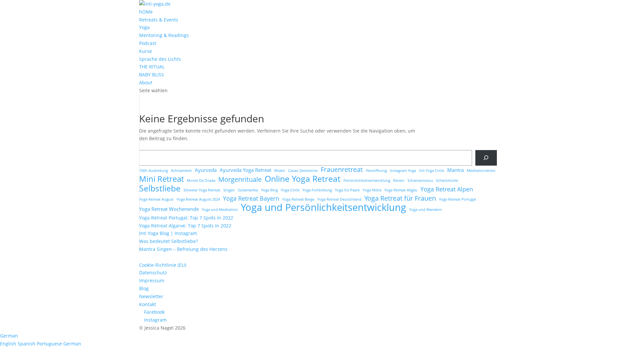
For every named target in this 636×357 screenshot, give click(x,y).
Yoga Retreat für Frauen (400, 198)
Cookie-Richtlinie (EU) (162, 265)
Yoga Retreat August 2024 (198, 199)
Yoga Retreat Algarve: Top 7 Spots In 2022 (185, 225)
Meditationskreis (481, 170)
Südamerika (248, 190)
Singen (229, 190)
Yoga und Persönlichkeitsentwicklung (323, 208)
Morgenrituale (240, 179)
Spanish (27, 343)
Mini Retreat (161, 179)
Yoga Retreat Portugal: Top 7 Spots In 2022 (186, 218)
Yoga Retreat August (156, 199)
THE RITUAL (152, 66)
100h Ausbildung (153, 170)
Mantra (455, 170)
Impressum (151, 280)
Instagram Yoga (403, 170)
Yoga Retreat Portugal (457, 199)
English (9, 343)
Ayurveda (206, 170)
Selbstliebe (160, 188)
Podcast (147, 43)
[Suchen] (486, 158)
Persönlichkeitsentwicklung (367, 180)
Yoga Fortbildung (317, 190)
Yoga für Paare (347, 190)
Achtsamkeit (181, 170)
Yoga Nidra (372, 190)
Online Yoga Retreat (303, 179)
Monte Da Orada (201, 180)
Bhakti (279, 170)
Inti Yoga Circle (431, 170)
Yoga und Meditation (220, 209)
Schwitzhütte (447, 180)
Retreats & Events (158, 20)
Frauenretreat (342, 170)
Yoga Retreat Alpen (446, 189)
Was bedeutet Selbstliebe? (168, 241)
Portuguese (50, 343)
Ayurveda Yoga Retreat (245, 170)
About (145, 82)
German (9, 336)
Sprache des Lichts (160, 59)
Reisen (398, 180)
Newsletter (151, 296)
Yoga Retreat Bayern (251, 198)
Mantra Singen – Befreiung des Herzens (183, 249)
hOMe (146, 12)
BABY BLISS (151, 74)
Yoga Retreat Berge (298, 199)
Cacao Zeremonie (303, 170)
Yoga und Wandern (425, 209)
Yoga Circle (290, 190)
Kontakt (147, 304)
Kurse (145, 51)
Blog (144, 288)
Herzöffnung (376, 170)
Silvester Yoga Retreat (202, 190)
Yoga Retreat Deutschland (339, 199)
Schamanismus (420, 180)
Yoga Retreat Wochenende (169, 209)
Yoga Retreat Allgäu (400, 190)
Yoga (144, 27)
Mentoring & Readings (164, 35)
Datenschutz (153, 272)
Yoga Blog (269, 190)
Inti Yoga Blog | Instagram (168, 233)
